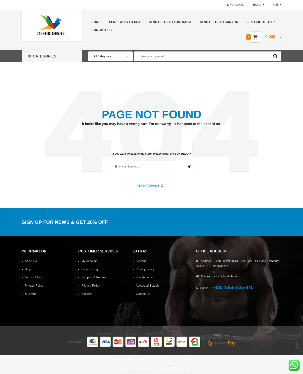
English (257, 4)
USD (276, 4)
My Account (237, 4)
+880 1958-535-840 (233, 287)
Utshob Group (180, 368)
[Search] (275, 56)
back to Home (148, 185)
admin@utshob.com (226, 276)
